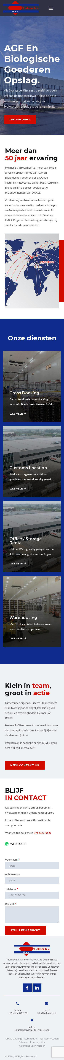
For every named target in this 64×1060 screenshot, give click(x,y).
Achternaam (12, 874)
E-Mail (47, 1010)
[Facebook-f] (27, 987)
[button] (50, 8)
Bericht (10, 904)
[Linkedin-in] (37, 987)
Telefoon (10, 889)
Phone (18, 1010)
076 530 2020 (43, 832)
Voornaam (11, 859)
